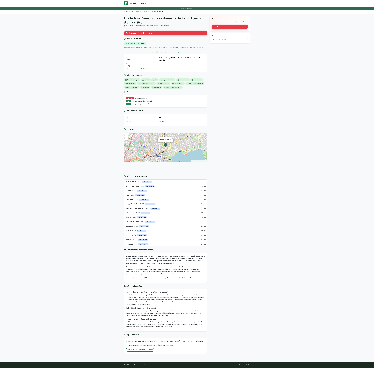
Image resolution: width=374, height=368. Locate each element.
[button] (165, 145)
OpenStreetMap (202, 161)
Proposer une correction (154, 365)
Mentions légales (244, 365)
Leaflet (194, 161)
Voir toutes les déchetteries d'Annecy (140, 349)
